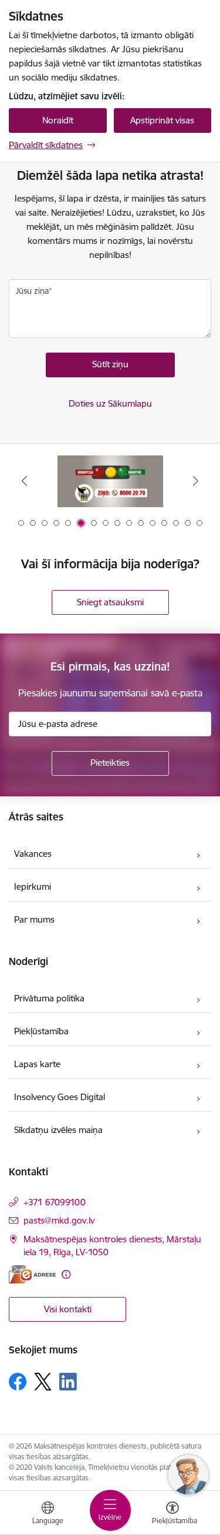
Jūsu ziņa (32, 291)
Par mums (34, 919)
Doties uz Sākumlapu (110, 403)
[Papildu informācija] (66, 1274)
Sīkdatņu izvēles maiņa (58, 1129)
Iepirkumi (32, 886)
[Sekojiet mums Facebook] (17, 1381)
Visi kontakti (68, 1309)
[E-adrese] (32, 1274)
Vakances (33, 853)
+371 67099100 (54, 1202)
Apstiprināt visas (162, 120)
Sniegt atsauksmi (110, 602)
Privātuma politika (49, 998)
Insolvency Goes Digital (59, 1096)
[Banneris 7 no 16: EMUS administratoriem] (110, 481)
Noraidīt (57, 120)
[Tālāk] (196, 480)
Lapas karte (37, 1064)
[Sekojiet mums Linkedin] (68, 1381)
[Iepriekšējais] (24, 480)
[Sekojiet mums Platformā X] (43, 1381)
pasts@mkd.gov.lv (58, 1220)
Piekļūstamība (41, 1031)
